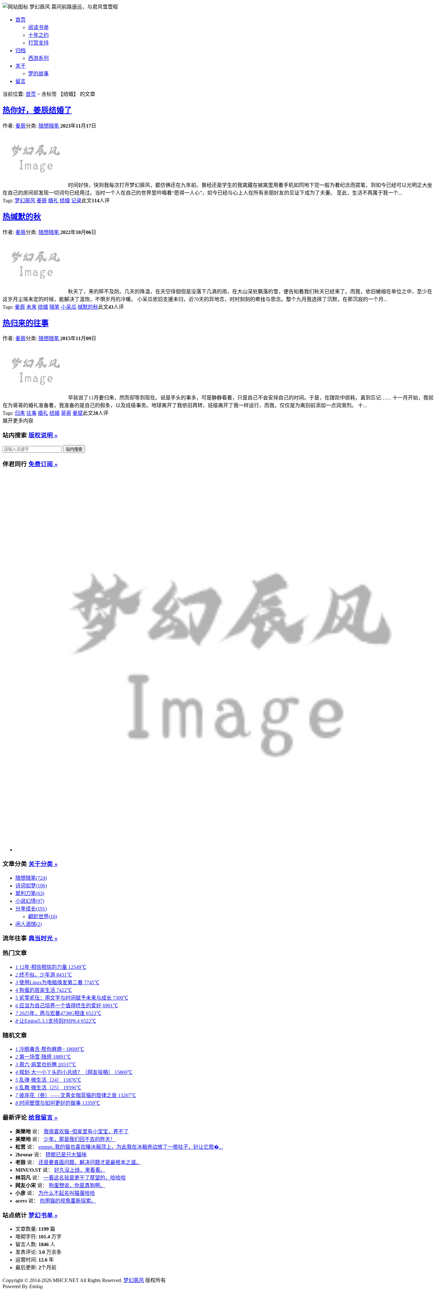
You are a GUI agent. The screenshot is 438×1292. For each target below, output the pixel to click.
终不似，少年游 (43, 974)
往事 (31, 413)
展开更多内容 (18, 421)
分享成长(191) (31, 908)
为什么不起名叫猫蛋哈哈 (66, 1193)
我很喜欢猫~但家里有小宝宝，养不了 (86, 1131)
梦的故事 (38, 73)
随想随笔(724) (31, 878)
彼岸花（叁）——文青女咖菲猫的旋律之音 (75, 1095)
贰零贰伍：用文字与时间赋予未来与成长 (71, 998)
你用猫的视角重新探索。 (68, 1201)
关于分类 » (43, 863)
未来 (31, 307)
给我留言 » (43, 1117)
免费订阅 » (43, 464)
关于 (20, 66)
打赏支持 (38, 43)
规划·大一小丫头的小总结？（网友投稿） (73, 1072)
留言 (20, 81)
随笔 (54, 307)
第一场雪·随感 (43, 1057)
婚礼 (53, 200)
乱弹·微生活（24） (48, 1080)
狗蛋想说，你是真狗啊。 (77, 1185)
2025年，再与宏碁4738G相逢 (58, 1013)
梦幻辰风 (40, 7)
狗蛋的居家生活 (43, 990)
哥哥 (66, 413)
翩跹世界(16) (42, 916)
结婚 (65, 200)
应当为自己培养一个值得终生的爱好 (66, 1005)
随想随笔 (49, 126)
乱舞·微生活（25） (48, 1087)
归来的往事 (26, 323)
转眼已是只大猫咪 (66, 1154)
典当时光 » (43, 938)
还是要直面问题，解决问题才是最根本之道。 (89, 1162)
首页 (20, 19)
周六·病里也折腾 (45, 1064)
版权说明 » (43, 435)
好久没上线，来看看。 (79, 1170)
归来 (20, 413)
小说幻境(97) (29, 901)
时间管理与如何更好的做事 (57, 1103)
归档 (20, 50)
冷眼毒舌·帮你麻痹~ (49, 1049)
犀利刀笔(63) (29, 893)
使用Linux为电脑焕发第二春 (57, 982)
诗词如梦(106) (31, 885)
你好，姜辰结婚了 (37, 110)
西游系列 (38, 58)
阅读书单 (38, 27)
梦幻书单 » (43, 1215)
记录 (76, 200)
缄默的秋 (22, 217)
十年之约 (38, 35)
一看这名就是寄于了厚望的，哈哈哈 (85, 1177)
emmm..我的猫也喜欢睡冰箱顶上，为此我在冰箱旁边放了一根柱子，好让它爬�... (130, 1147)
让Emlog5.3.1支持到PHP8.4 (55, 1021)
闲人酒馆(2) (28, 924)
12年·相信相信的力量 (50, 967)
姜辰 (20, 126)
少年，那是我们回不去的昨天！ (79, 1139)
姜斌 (77, 413)
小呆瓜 (68, 307)
